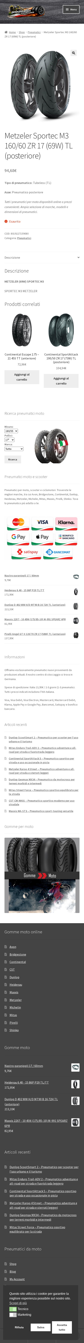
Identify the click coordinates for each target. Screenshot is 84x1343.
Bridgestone (18, 954)
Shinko (14, 1030)
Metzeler (16, 1000)
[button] (74, 53)
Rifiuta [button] (19, 1327)
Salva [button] (40, 1327)
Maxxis (14, 992)
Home (12, 32)
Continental (18, 962)
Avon (13, 947)
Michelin (15, 1007)
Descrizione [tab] (12, 257)
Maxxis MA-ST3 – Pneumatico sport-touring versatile (41, 811)
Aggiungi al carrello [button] (21, 376)
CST (12, 969)
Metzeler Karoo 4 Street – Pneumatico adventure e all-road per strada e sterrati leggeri (41, 771)
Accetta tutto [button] (62, 1327)
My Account (17, 1279)
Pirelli (14, 1023)
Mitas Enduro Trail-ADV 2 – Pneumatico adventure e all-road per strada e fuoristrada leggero (42, 750)
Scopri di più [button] (18, 1303)
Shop (22, 32)
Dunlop (14, 977)
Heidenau (16, 985)
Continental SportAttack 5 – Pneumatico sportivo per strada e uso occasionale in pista (41, 760)
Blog (13, 1271)
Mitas (13, 1015)
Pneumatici (34, 32)
